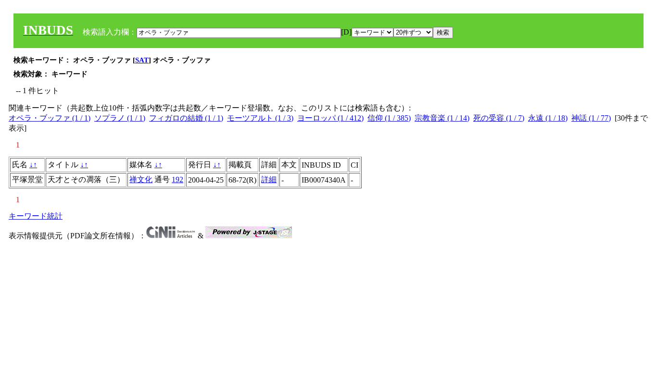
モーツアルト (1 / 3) (260, 118)
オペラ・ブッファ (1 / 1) (49, 118)
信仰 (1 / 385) (389, 118)
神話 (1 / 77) (591, 118)
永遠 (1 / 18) (548, 118)
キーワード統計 (36, 216)
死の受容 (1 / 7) (498, 118)
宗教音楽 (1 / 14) (442, 118)
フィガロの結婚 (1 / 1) (186, 118)
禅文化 (140, 179)
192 (177, 179)
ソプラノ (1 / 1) (119, 118)
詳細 (269, 179)
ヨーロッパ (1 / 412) (330, 118)
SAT (142, 60)
